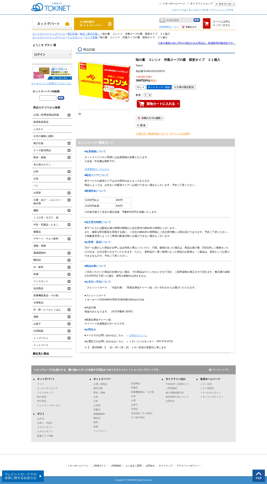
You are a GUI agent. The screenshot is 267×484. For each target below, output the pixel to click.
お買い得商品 (100, 384)
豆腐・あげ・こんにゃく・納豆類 (48, 201)
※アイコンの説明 (180, 133)
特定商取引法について (177, 396)
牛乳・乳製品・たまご (45, 224)
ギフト (41, 413)
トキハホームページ (173, 3)
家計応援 (72, 33)
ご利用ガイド (99, 465)
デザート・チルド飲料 (45, 238)
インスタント (74, 37)
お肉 (35, 171)
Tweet (139, 65)
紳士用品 (41, 401)
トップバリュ (40, 338)
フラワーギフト (45, 427)
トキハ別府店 (207, 388)
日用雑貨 (38, 330)
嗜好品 (37, 259)
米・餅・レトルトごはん (47, 309)
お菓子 (37, 323)
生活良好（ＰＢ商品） (142, 413)
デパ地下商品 (138, 417)
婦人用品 (41, 396)
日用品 (134, 409)
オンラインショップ (201, 3)
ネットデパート (46, 379)
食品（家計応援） (90, 33)
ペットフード (40, 345)
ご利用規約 (171, 388)
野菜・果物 (39, 157)
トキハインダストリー (211, 396)
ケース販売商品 (42, 150)
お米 (133, 396)
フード (40, 384)
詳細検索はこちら (169, 26)
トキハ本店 (206, 384)
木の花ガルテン (42, 164)
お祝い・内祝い (45, 423)
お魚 (35, 178)
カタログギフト (45, 431)
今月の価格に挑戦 (43, 136)
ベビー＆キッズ (45, 392)
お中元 (40, 418)
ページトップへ (220, 369)
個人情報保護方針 (175, 392)
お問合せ (170, 401)
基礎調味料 (39, 252)
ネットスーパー (102, 379)
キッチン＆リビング (47, 388)
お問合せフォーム (138, 335)
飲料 (95, 422)
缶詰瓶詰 (38, 288)
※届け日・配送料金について (152, 133)
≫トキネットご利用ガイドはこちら (51, 83)
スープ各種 (91, 37)
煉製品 (37, 231)
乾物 (35, 274)
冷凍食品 (38, 302)
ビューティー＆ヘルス (48, 405)
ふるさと (38, 129)
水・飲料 (38, 267)
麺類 (35, 210)
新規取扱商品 (40, 121)
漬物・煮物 (39, 245)
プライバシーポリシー (187, 465)
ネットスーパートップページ (48, 33)
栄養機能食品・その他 (45, 295)
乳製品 (134, 387)
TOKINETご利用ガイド (177, 384)
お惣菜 (37, 192)
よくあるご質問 (134, 465)
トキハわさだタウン (210, 392)
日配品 (96, 409)
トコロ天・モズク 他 (45, 217)
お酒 (133, 400)
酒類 (35, 316)
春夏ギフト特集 (45, 436)
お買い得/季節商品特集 (46, 114)
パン (35, 185)
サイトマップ (166, 465)
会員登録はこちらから (97, 169)
